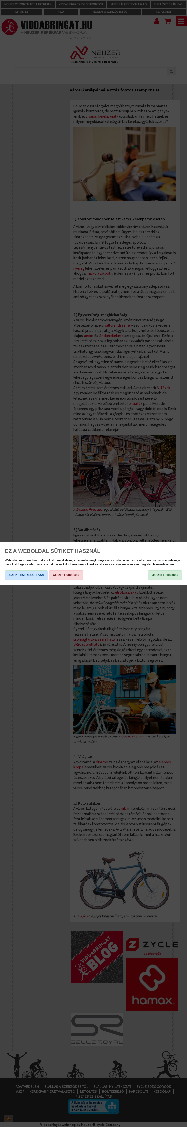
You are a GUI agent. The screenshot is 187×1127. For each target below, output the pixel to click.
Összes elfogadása (165, 575)
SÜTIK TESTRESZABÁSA (26, 575)
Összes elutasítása (66, 575)
